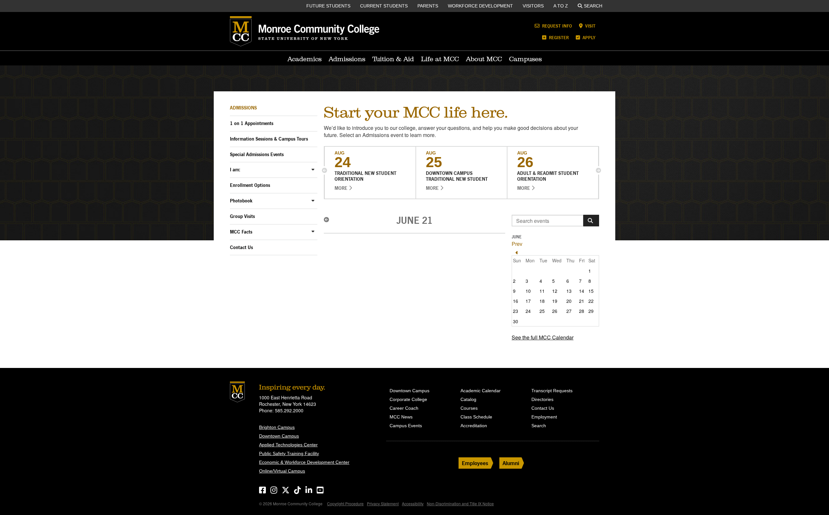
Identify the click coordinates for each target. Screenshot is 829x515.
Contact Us (241, 247)
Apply (588, 37)
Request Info (556, 26)
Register (558, 37)
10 (528, 291)
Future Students (328, 5)
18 (542, 301)
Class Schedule (476, 416)
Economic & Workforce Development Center (304, 462)
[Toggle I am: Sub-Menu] (313, 169)
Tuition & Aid (393, 59)
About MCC (484, 59)
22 (591, 301)
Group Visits (242, 216)
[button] (324, 170)
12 (554, 291)
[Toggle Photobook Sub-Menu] (313, 200)
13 (569, 291)
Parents (427, 5)
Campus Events (406, 425)
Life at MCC (440, 59)
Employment (544, 416)
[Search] (591, 220)
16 (515, 301)
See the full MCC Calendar (542, 337)
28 (581, 311)
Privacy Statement (383, 503)
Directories (542, 399)
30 (515, 321)
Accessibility (413, 503)
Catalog (468, 399)
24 (528, 311)
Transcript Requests (552, 390)
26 (554, 311)
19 (554, 301)
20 (569, 301)
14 (581, 291)
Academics (305, 59)
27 (569, 311)
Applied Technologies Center (288, 444)
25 (542, 311)
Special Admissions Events (257, 154)
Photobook (241, 201)
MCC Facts (241, 232)
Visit (590, 26)
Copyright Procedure (345, 503)
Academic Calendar (480, 390)
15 (591, 291)
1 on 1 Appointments (251, 123)
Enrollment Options (250, 185)
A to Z (560, 5)
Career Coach (404, 408)
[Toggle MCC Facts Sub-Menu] (313, 231)
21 (581, 301)
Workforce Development (480, 5)
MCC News (401, 416)
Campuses (525, 59)
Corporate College (408, 399)
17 (528, 301)
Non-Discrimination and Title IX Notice (460, 503)
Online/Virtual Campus (282, 471)
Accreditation (473, 425)
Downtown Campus (279, 436)
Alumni (511, 463)
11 (542, 291)
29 (591, 311)
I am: (235, 169)
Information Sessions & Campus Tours (269, 139)
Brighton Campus (277, 427)
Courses (469, 408)
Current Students (384, 5)
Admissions (347, 59)
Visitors (533, 5)
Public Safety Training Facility (289, 453)
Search (593, 5)
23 (515, 311)
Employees (475, 463)
